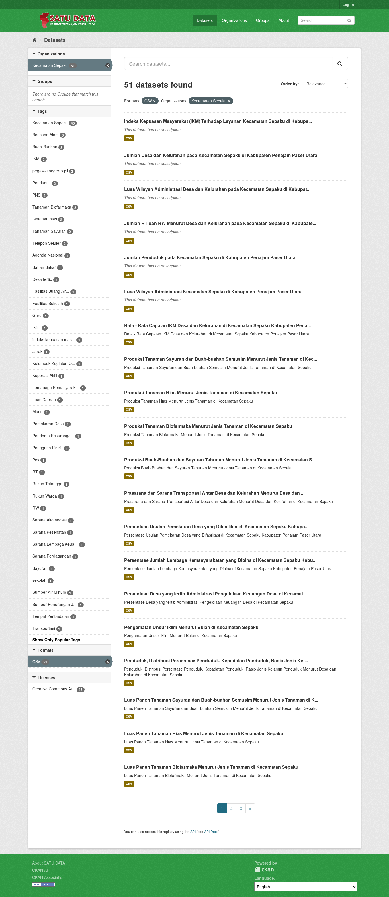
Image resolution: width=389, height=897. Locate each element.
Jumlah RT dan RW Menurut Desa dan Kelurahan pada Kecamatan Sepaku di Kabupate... (220, 223)
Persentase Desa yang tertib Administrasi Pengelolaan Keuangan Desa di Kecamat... (215, 593)
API (193, 831)
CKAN (264, 869)
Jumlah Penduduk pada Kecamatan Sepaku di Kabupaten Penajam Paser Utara (210, 257)
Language (264, 878)
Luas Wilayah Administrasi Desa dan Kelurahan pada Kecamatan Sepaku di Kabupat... (217, 189)
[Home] (34, 39)
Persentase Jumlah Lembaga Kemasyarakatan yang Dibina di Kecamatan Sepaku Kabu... (220, 560)
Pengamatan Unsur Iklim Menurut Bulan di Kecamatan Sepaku (191, 627)
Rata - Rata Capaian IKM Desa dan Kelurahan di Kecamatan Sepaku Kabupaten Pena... (217, 325)
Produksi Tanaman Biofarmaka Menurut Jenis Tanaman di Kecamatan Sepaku (208, 426)
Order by (289, 83)
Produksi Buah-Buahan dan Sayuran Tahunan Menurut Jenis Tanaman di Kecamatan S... (220, 459)
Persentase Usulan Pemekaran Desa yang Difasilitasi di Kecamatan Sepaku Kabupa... (216, 526)
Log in (348, 4)
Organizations (234, 20)
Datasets (205, 20)
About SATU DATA (48, 863)
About (284, 20)
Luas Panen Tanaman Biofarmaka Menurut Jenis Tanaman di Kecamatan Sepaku (211, 767)
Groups (262, 20)
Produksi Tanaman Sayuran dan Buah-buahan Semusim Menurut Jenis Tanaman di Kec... (220, 359)
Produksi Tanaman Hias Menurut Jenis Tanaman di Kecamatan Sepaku (200, 392)
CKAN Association (48, 877)
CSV (129, 138)
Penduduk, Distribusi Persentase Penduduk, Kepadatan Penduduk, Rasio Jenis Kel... (216, 660)
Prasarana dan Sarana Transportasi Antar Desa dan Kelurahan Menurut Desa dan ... (214, 493)
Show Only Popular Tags (56, 639)
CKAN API (41, 870)
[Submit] (349, 19)
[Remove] (154, 101)
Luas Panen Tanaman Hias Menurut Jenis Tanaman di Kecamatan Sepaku (203, 733)
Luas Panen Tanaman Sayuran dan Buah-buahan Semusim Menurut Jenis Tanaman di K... (221, 699)
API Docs (211, 831)
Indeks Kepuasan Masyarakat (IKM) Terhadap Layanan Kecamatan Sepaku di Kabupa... (218, 121)
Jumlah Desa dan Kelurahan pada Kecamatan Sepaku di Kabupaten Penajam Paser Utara (220, 155)
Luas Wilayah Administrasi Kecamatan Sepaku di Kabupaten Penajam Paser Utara (213, 291)
